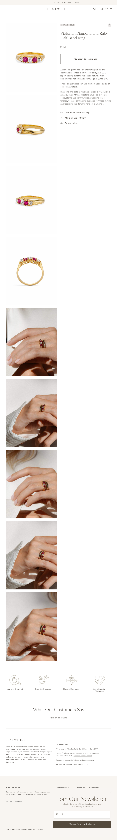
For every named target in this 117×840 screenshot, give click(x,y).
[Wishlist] (106, 8)
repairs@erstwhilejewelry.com (76, 764)
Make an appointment (75, 118)
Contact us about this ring (77, 113)
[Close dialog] (110, 792)
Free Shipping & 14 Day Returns (59, 2)
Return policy (71, 123)
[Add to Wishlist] (109, 25)
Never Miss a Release (82, 824)
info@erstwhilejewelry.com (82, 760)
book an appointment (83, 756)
